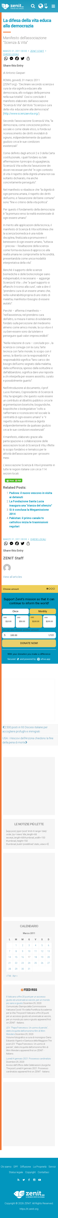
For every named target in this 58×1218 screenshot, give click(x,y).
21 (9, 963)
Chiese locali (11, 54)
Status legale (16, 1172)
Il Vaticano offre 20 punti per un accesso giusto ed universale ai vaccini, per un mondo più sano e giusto (28, 999)
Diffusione (25, 1166)
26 (42, 963)
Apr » (15, 976)
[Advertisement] (29, 703)
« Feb (8, 976)
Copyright (30, 1172)
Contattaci (43, 1172)
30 (22, 969)
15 (16, 957)
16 (22, 957)
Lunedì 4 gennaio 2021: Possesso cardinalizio (28, 1058)
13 (48, 951)
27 (48, 963)
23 (22, 963)
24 (29, 963)
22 (16, 963)
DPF (16, 1166)
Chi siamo (6, 1166)
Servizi (52, 1166)
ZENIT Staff (37, 51)
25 (35, 963)
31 (29, 969)
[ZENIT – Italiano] (16, 6)
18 (35, 957)
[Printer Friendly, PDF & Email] (13, 480)
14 (9, 957)
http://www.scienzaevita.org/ (21, 113)
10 (29, 951)
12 (42, 951)
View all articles (12, 576)
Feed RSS (30, 990)
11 (35, 951)
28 (9, 969)
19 (42, 957)
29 (16, 969)
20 (48, 957)
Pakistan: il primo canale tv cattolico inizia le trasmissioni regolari (28, 522)
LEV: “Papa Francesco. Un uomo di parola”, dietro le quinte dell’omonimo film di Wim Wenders (27, 1030)
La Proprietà (39, 1166)
